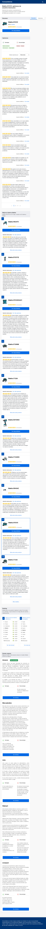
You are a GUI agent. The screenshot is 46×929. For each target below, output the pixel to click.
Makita (13, 24)
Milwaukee (7, 640)
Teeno (6, 624)
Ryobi (6, 621)
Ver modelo (27, 73)
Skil (6, 636)
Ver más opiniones (17, 234)
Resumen (33, 18)
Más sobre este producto (16, 250)
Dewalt (6, 638)
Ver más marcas (10, 645)
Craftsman (7, 626)
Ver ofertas (16, 697)
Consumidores (7, 2)
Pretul (6, 634)
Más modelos (16, 601)
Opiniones (40, 18)
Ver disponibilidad (16, 30)
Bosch (6, 630)
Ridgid (6, 632)
